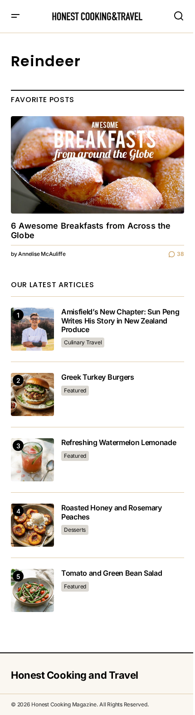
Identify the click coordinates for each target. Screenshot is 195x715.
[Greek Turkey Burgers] (32, 394)
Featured (75, 390)
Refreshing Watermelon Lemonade (118, 442)
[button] (15, 16)
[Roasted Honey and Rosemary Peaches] (32, 525)
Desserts (75, 529)
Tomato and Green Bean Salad (111, 573)
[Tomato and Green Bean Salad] (32, 590)
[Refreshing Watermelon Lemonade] (32, 459)
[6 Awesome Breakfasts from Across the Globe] (97, 165)
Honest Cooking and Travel (74, 675)
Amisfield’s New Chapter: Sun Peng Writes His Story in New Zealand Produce (120, 320)
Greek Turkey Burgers (97, 377)
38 (180, 253)
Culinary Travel (83, 342)
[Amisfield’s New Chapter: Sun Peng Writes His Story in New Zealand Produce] (32, 329)
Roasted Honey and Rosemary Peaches (111, 512)
